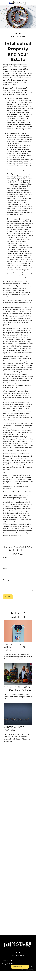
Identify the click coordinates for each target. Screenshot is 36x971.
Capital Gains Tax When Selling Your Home (16, 647)
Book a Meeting (19, 967)
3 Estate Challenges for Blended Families (17, 688)
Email (5, 569)
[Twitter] (16, 952)
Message (6, 580)
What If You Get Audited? (14, 728)
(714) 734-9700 (29, 970)
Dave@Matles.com (18, 956)
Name (5, 557)
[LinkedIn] (19, 952)
